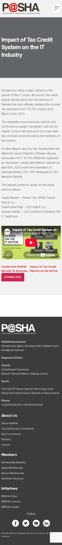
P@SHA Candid (10, 507)
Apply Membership (12, 467)
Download (12, 277)
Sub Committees (11, 434)
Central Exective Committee (17, 428)
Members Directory (12, 478)
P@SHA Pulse (9, 496)
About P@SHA (9, 423)
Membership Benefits (13, 462)
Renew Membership (12, 473)
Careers (6, 444)
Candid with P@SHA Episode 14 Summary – (29, 268)
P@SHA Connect (11, 501)
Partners (6, 439)
